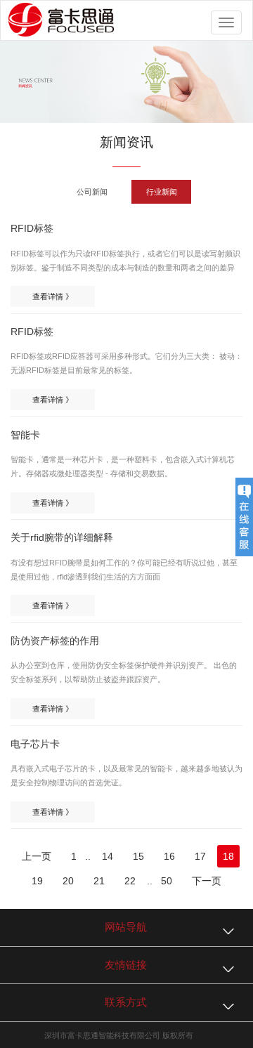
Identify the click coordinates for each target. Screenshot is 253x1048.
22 (130, 880)
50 (166, 880)
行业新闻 (161, 192)
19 (37, 880)
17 (200, 856)
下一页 (206, 880)
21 (99, 880)
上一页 (36, 856)
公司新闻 (92, 192)
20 (68, 880)
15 (138, 856)
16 (169, 856)
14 (107, 856)
